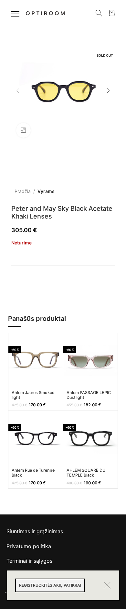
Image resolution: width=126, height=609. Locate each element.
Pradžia (23, 191)
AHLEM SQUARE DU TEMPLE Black (86, 473)
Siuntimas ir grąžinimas (34, 531)
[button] (17, 90)
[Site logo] (45, 12)
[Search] (98, 12)
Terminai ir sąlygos (29, 561)
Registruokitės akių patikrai (50, 585)
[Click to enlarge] (23, 130)
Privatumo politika (28, 546)
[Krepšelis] (111, 12)
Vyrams (46, 191)
